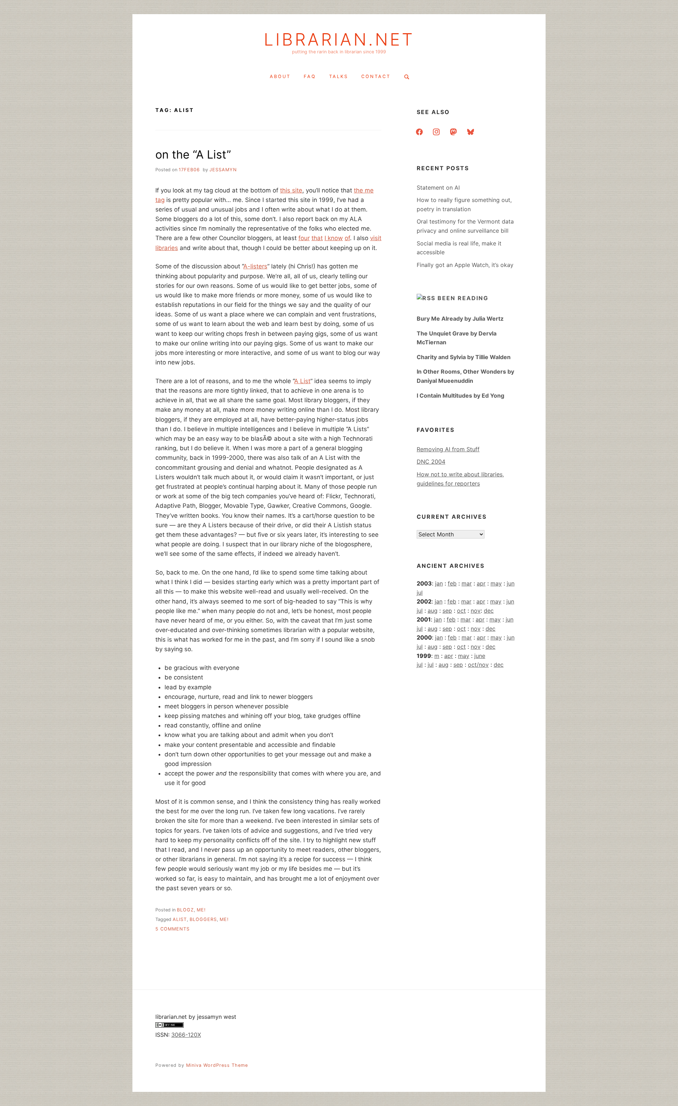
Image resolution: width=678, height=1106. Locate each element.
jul (420, 592)
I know (334, 238)
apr (481, 583)
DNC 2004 (431, 461)
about (280, 76)
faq (310, 76)
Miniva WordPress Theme (217, 1065)
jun (511, 583)
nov (476, 610)
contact (376, 76)
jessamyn (223, 169)
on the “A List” (193, 154)
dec (489, 610)
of (347, 238)
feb (452, 583)
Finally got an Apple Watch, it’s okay (465, 264)
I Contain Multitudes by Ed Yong (460, 395)
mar (467, 583)
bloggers (203, 919)
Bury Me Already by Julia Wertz (460, 318)
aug (433, 610)
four (304, 238)
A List (302, 381)
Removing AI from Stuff (448, 449)
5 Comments (172, 929)
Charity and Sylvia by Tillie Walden (464, 357)
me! (201, 909)
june (479, 655)
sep (447, 610)
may (496, 583)
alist (180, 919)
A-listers (255, 266)
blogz (185, 909)
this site (291, 190)
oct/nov (478, 664)
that (317, 238)
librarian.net (339, 39)
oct (461, 610)
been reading (463, 298)
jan (439, 583)
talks (338, 76)
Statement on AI (438, 187)
